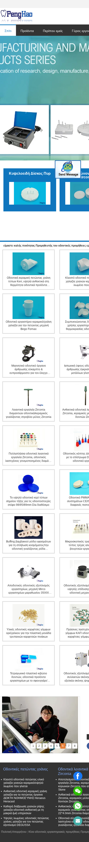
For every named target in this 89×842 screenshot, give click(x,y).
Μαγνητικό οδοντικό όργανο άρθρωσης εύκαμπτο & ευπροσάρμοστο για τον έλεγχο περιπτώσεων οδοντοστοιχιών (28, 369)
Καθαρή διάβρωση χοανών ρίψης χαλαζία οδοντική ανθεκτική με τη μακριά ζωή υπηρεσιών (23, 810)
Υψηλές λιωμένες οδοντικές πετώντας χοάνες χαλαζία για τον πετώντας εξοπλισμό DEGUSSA (26, 822)
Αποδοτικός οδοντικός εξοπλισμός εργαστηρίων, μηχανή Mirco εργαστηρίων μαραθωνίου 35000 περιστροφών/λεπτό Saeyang (29, 589)
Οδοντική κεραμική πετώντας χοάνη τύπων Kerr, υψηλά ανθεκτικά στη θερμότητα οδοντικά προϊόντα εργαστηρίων (28, 281)
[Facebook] (78, 776)
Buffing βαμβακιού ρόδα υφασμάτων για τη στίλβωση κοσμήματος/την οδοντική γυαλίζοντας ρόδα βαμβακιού (28, 545)
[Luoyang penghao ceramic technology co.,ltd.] (16, 16)
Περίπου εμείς (53, 31)
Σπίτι (8, 31)
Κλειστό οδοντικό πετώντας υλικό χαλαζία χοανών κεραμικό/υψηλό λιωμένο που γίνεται (23, 783)
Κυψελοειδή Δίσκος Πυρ (30, 173)
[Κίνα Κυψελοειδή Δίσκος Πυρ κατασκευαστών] (29, 193)
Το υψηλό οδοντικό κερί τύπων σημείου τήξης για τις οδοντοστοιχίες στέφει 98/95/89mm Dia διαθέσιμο (28, 501)
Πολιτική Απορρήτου (13, 831)
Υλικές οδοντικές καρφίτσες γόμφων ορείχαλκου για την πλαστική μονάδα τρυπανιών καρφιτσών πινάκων (28, 633)
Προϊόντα (27, 31)
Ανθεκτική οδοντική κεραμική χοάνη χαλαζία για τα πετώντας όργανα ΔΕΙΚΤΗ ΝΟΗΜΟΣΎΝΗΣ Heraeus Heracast (25, 796)
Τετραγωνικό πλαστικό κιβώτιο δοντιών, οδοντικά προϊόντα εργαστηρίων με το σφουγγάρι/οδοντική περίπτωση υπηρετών (29, 677)
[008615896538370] (78, 806)
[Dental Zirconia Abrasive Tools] (44, 98)
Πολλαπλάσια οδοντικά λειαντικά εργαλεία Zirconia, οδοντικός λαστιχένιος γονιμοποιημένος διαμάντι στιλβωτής (28, 457)
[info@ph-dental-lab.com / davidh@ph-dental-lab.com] (78, 821)
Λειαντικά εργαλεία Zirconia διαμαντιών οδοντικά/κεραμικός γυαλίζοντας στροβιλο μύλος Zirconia (28, 413)
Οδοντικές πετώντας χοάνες (25, 769)
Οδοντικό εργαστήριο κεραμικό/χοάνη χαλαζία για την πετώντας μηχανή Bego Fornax (29, 325)
